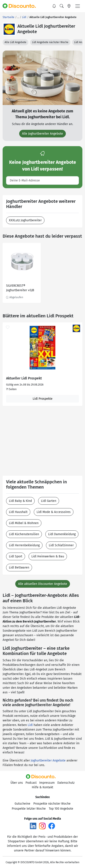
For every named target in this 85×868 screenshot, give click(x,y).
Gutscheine (22, 803)
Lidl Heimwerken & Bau (47, 556)
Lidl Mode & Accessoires (54, 512)
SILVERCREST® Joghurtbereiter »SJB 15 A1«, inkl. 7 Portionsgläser (20, 288)
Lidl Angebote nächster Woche (50, 42)
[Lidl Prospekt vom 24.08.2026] (42, 347)
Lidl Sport (15, 556)
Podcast (31, 783)
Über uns (16, 783)
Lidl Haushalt (18, 512)
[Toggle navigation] (77, 6)
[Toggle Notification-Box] (54, 6)
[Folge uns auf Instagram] (42, 825)
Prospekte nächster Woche (52, 803)
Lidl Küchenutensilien (24, 534)
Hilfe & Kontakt (42, 787)
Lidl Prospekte (43, 399)
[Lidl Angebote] (9, 29)
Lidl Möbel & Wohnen (24, 523)
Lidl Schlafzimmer (61, 545)
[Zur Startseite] (21, 6)
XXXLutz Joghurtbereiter (25, 220)
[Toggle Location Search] (69, 6)
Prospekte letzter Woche (29, 808)
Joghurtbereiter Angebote (48, 760)
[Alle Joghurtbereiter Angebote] (42, 78)
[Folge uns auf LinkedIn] (33, 825)
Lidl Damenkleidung (62, 534)
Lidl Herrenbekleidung (24, 545)
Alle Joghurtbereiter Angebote (42, 133)
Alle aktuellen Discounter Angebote (42, 584)
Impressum (47, 783)
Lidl (30, 725)
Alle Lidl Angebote (15, 42)
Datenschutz (66, 783)
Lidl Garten (48, 501)
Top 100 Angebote (61, 808)
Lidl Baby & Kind (20, 501)
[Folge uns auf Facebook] (51, 825)
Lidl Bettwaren (19, 567)
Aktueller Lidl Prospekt (24, 378)
